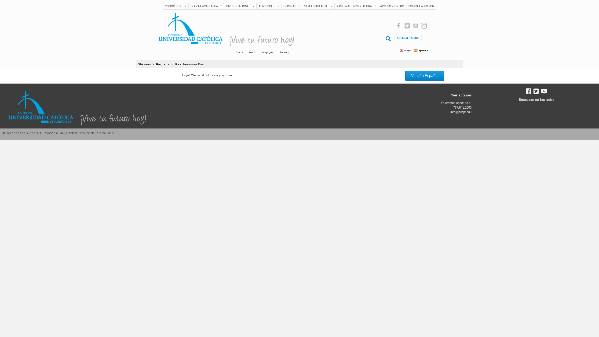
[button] (398, 26)
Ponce (283, 52)
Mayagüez (268, 52)
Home (240, 52)
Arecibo (252, 52)
